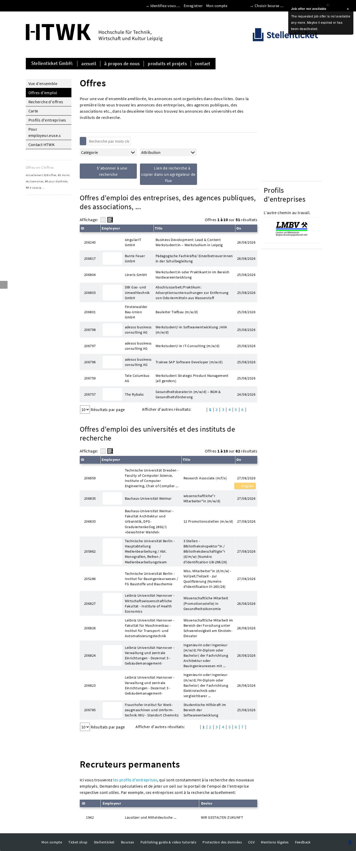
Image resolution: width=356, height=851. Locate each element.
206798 (90, 329)
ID (82, 228)
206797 (90, 345)
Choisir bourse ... (269, 5)
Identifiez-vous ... (165, 5)
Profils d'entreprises (47, 120)
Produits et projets (167, 64)
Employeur (111, 228)
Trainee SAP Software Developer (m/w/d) (189, 362)
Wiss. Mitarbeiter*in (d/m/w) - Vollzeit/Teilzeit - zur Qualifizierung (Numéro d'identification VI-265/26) (207, 579)
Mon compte (216, 5)
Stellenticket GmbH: (52, 63)
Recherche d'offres (45, 101)
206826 (90, 628)
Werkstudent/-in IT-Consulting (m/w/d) (188, 345)
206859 (90, 478)
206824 (90, 655)
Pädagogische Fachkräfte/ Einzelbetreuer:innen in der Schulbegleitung (194, 258)
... (43, 187)
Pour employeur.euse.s (44, 132)
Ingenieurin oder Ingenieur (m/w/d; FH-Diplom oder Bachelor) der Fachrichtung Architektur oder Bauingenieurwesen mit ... (205, 655)
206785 (90, 710)
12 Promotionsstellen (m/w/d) (208, 521)
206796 (90, 362)
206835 (90, 498)
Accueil (88, 64)
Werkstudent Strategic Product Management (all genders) (192, 378)
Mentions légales (275, 842)
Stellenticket (104, 842)
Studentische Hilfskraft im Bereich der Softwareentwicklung (204, 709)
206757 (90, 394)
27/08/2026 (246, 478)
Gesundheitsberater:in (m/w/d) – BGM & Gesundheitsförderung (188, 394)
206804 (90, 274)
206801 (90, 312)
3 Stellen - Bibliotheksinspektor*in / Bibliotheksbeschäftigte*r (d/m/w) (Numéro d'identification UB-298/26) (205, 551)
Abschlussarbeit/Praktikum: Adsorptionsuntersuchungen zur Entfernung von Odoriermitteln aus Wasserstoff (192, 292)
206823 (90, 685)
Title (159, 228)
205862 (90, 551)
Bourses (127, 842)
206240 (90, 242)
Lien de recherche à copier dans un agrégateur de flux (168, 174)
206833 (90, 521)
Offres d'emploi (42, 92)
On (238, 228)
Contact (202, 64)
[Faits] (103, 219)
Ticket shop (77, 842)
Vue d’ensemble (43, 83)
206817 (90, 258)
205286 (90, 578)
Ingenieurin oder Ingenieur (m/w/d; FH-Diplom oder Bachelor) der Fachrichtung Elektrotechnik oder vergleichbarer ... (205, 685)
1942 (90, 817)
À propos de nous (122, 64)
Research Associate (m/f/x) (205, 478)
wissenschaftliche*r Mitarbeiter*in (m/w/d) (201, 498)
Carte (33, 110)
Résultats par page (108, 409)
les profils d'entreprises (135, 779)
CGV (251, 842)
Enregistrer (193, 5)
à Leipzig (33, 187)
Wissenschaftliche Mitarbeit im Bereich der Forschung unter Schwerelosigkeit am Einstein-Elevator (208, 628)
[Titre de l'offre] (110, 219)
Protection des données (222, 842)
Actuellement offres (41, 175)
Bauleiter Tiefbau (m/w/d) (177, 312)
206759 (90, 378)
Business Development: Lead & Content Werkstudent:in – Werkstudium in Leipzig (189, 242)
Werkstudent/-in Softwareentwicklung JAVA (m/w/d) (191, 330)
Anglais (247, 486)
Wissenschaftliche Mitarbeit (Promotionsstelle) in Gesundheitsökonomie (205, 603)
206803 (90, 292)
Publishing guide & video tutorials (168, 842)
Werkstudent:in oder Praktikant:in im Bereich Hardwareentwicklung (193, 275)
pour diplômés (56, 181)
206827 (90, 603)
